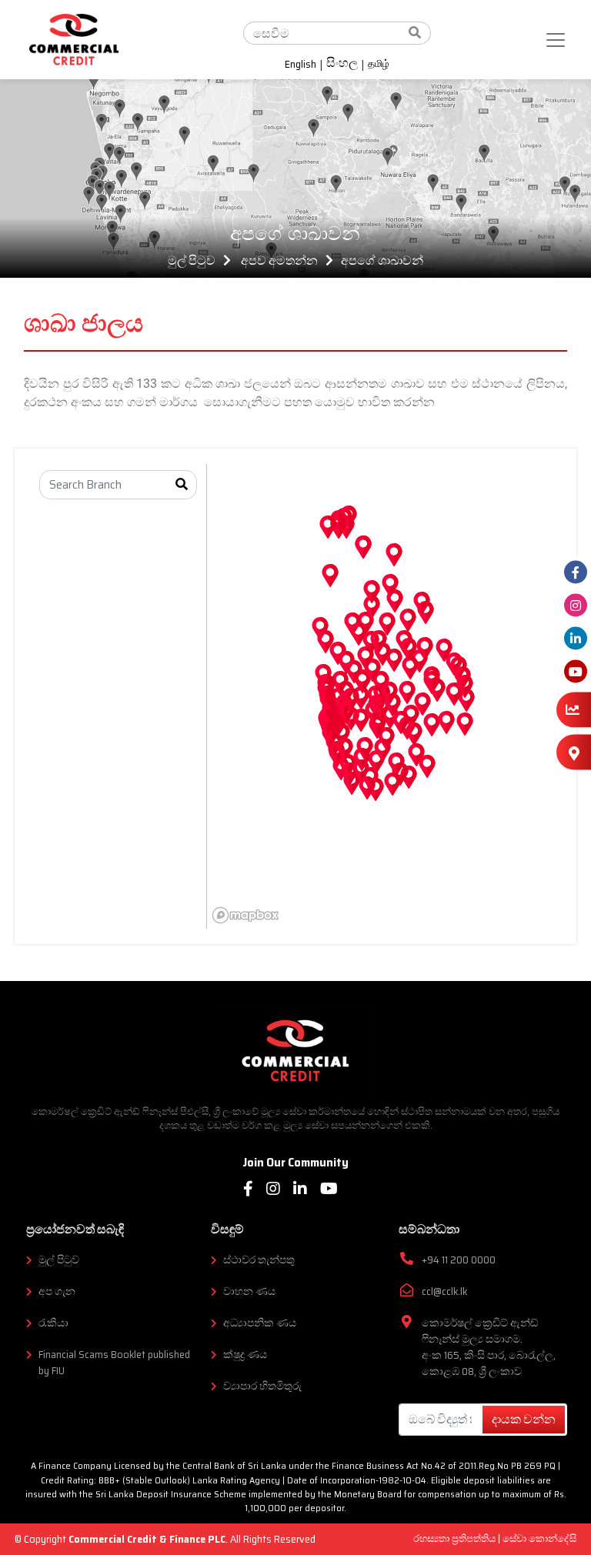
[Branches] (573, 752)
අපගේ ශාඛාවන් (382, 260)
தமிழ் (378, 64)
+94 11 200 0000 (459, 1260)
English (300, 64)
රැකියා (53, 1323)
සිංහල (342, 64)
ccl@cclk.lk (444, 1291)
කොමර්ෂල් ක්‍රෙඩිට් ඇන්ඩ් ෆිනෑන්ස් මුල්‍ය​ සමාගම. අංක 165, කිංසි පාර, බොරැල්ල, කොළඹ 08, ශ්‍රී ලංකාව (489, 1347)
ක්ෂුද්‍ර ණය (245, 1354)
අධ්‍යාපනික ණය (259, 1323)
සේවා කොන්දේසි (539, 1538)
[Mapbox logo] (245, 915)
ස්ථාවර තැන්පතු (259, 1260)
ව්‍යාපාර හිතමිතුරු (262, 1386)
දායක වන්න (524, 1419)
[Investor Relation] (573, 709)
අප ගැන (56, 1291)
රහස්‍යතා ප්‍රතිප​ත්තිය (455, 1538)
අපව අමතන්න (279, 260)
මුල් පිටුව (191, 260)
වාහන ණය (249, 1291)
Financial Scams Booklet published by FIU (114, 1362)
